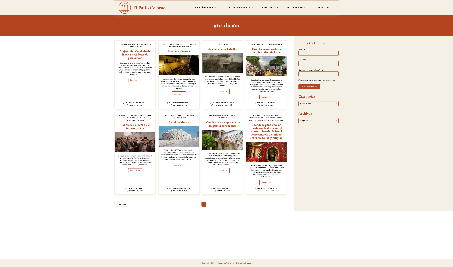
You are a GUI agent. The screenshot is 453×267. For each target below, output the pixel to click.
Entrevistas (223, 44)
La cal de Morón (179, 122)
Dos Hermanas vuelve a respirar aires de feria (266, 50)
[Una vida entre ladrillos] (222, 63)
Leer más (136, 80)
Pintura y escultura (275, 120)
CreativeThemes (244, 263)
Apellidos (302, 60)
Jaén (262, 118)
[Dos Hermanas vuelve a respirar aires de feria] (266, 66)
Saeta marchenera (179, 51)
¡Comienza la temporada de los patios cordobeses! (222, 123)
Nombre (301, 49)
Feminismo (132, 47)
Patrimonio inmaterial (175, 47)
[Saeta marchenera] (179, 65)
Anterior (122, 204)
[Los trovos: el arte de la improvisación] (135, 142)
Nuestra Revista (240, 7)
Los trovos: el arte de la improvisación (135, 126)
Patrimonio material (257, 120)
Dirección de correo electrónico (310, 70)
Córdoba (129, 115)
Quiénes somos (296, 7)
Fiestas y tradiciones (170, 44)
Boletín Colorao (206, 7)
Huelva (139, 47)
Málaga (147, 118)
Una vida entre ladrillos (222, 49)
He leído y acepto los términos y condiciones (317, 80)
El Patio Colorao (149, 7)
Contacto (322, 7)
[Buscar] (333, 7)
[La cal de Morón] (179, 136)
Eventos (147, 44)
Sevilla (188, 47)
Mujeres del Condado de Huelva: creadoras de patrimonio (135, 54)
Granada (123, 118)
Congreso (268, 7)
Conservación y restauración (131, 44)
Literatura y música (187, 44)
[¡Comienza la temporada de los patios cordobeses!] (222, 140)
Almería (122, 115)
